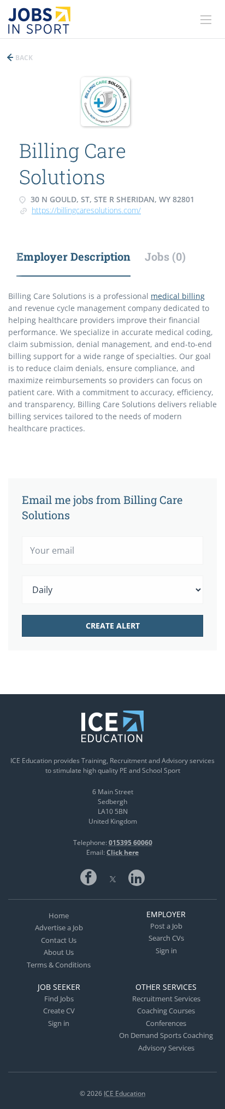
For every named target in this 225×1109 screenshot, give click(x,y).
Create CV (59, 1011)
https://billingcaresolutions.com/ (86, 210)
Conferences (166, 1023)
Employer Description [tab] (73, 256)
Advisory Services (166, 1048)
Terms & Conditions (59, 965)
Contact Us (58, 940)
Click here (122, 852)
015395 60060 (130, 842)
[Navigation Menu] (205, 19)
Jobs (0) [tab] (165, 256)
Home (59, 915)
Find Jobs (59, 999)
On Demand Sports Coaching (166, 1035)
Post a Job (166, 926)
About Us (59, 952)
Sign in (166, 950)
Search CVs (166, 938)
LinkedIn (136, 877)
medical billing (178, 296)
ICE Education (124, 1093)
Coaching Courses (166, 1011)
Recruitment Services (166, 999)
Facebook (88, 877)
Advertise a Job (59, 927)
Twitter (112, 877)
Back (23, 57)
